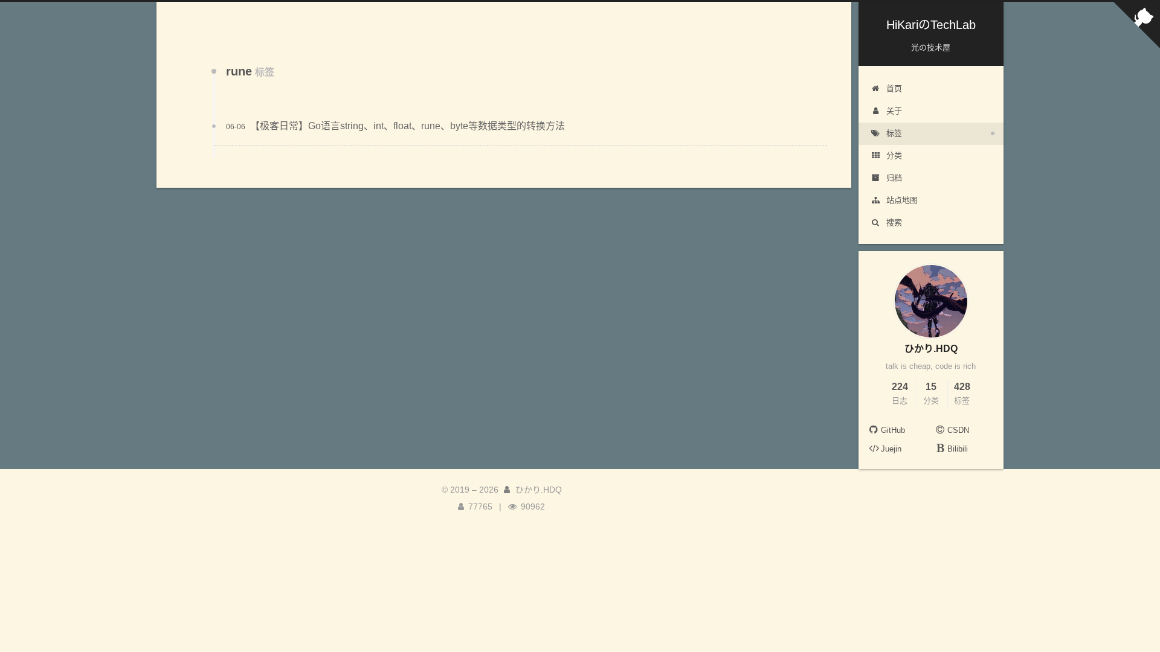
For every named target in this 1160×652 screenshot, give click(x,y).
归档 (894, 177)
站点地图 (902, 200)
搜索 (894, 222)
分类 (894, 155)
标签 (894, 133)
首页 (894, 88)
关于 (894, 110)
